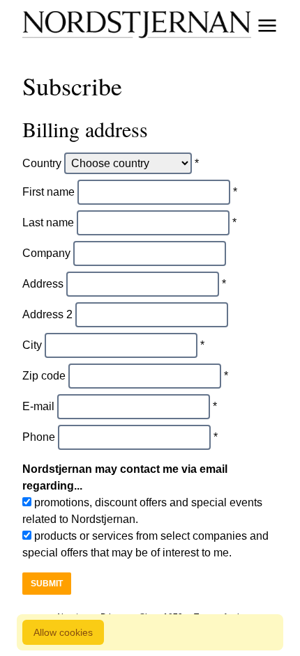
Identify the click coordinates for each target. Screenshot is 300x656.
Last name (48, 222)
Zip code (44, 376)
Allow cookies (63, 632)
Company (46, 253)
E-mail (38, 406)
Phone (38, 437)
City (32, 345)
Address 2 (47, 314)
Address (42, 284)
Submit (47, 583)
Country (41, 163)
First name (48, 192)
